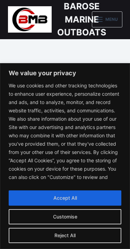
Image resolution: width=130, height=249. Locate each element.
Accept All (65, 198)
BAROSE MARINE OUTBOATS (81, 19)
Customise (65, 217)
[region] (65, 156)
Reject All (65, 235)
